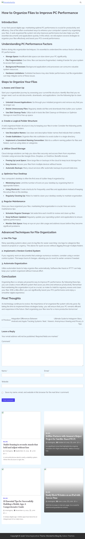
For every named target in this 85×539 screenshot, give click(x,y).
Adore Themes (68, 536)
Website (5, 382)
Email (47, 371)
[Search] (80, 2)
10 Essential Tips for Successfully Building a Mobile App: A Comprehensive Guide (18, 504)
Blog (5, 442)
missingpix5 (9, 451)
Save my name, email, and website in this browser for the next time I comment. (37, 392)
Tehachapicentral (32, 536)
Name (5, 371)
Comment (6, 341)
